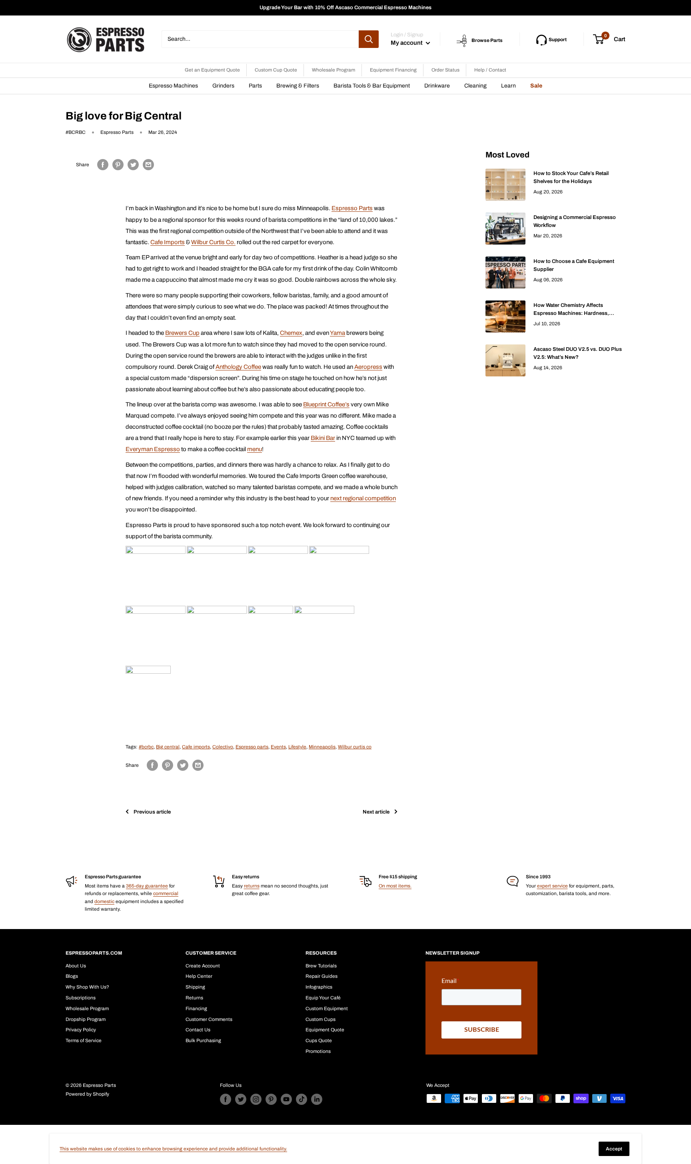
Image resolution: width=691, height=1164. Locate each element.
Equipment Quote (325, 1030)
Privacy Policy (81, 1030)
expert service (552, 886)
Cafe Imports (167, 242)
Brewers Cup (182, 333)
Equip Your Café (323, 998)
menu (254, 449)
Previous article (152, 812)
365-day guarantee (147, 886)
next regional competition (363, 498)
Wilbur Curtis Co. (213, 242)
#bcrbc (146, 747)
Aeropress (368, 367)
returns (252, 886)
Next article (376, 812)
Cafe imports (196, 747)
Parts (255, 86)
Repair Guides (322, 976)
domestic (104, 901)
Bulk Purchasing (203, 1040)
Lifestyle (297, 747)
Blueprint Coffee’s (326, 404)
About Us (76, 966)
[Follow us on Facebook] (225, 1099)
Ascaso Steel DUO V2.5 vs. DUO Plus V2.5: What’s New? (577, 353)
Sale (536, 86)
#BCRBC (76, 132)
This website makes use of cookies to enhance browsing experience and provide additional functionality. (173, 1149)
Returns (194, 998)
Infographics (319, 987)
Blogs (72, 976)
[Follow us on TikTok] (301, 1099)
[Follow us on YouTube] (286, 1099)
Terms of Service (84, 1040)
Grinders (223, 86)
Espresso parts (252, 747)
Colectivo (222, 747)
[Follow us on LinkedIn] (316, 1099)
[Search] (369, 39)
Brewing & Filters (297, 86)
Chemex (291, 333)
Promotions (318, 1051)
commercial (165, 893)
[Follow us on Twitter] (240, 1099)
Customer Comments (209, 1019)
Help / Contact (490, 70)
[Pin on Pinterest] (118, 164)
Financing (196, 1008)
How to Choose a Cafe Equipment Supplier (573, 265)
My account (407, 43)
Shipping (195, 987)
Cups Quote (319, 1040)
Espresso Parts (352, 208)
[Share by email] (148, 164)
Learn (508, 86)
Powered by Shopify (87, 1094)
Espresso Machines (173, 86)
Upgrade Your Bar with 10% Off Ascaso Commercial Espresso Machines (345, 7)
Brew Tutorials (321, 966)
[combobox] (260, 39)
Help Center (199, 976)
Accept (614, 1149)
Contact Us (198, 1030)
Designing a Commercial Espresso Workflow (574, 221)
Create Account (203, 966)
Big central (168, 747)
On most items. (395, 886)
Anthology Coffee (238, 367)
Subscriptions (81, 998)
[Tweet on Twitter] (133, 164)
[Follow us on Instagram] (256, 1099)
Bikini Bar (323, 438)
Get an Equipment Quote (212, 70)
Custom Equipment (327, 1008)
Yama (337, 333)
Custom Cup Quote (276, 70)
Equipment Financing (393, 70)
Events (278, 747)
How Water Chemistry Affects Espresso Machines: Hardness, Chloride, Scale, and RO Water (571, 309)
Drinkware (437, 86)
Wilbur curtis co (354, 747)
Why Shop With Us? (87, 987)
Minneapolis (322, 747)
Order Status (445, 70)
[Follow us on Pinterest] (271, 1099)
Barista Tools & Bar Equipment (372, 86)
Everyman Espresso (153, 449)
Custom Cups (321, 1019)
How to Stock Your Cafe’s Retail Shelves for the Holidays (571, 177)
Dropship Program (86, 1019)
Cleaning (475, 86)
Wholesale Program (333, 70)
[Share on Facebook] (102, 164)
